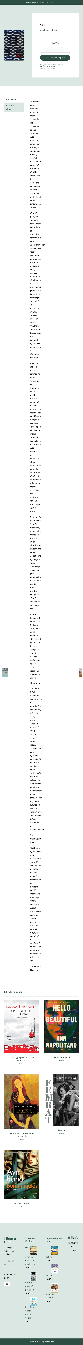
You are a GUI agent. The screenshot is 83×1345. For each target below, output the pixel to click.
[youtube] (5, 1265)
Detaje (31, 1027)
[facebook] (5, 1261)
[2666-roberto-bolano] (14, 45)
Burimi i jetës (21, 1203)
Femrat (61, 1130)
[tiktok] (13, 1261)
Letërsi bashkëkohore (55, 65)
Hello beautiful (61, 1057)
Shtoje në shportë (57, 57)
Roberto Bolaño (51, 30)
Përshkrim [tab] (11, 99)
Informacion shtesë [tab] (11, 107)
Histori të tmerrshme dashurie (21, 1134)
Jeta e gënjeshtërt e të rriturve (22, 1059)
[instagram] (9, 1261)
